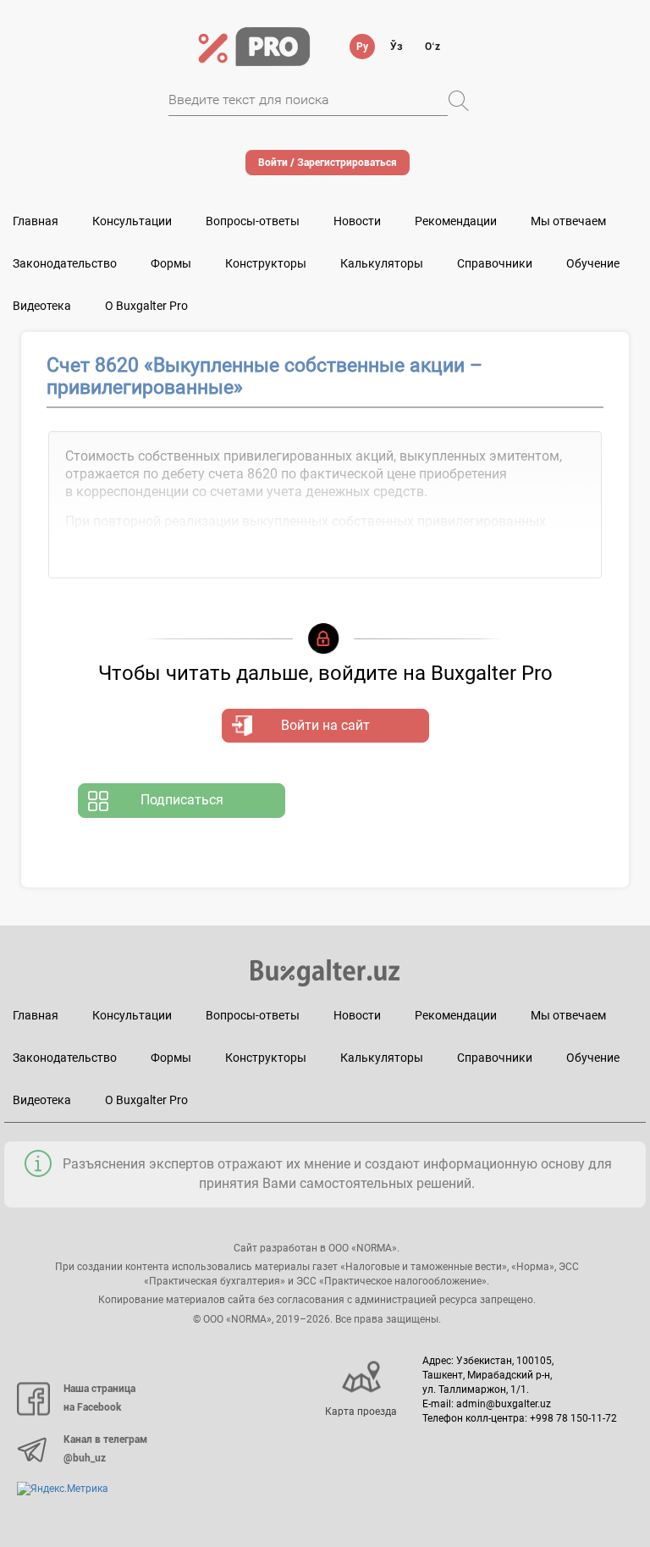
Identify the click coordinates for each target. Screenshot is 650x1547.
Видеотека (42, 305)
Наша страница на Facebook (99, 1398)
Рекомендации (456, 221)
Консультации (132, 221)
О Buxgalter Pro (146, 305)
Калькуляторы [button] (381, 263)
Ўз (396, 46)
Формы (171, 263)
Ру (362, 46)
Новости (357, 221)
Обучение (593, 1057)
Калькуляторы (381, 1057)
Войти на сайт (325, 725)
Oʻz (432, 46)
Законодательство (65, 263)
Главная (35, 221)
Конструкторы (265, 1057)
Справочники (494, 263)
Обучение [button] (593, 263)
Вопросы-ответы (253, 221)
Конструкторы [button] (265, 263)
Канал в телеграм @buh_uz (105, 1449)
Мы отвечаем (568, 221)
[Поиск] (459, 101)
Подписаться (181, 800)
